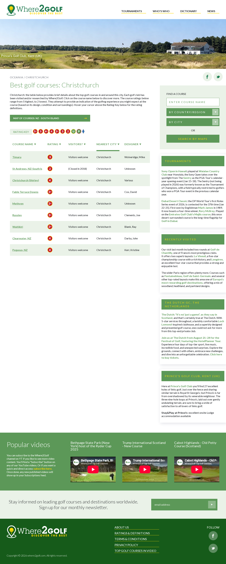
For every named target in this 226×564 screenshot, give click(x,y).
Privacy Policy (126, 545)
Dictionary (188, 11)
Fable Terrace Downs (25, 191)
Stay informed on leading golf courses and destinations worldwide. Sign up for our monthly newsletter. (73, 504)
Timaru (16, 157)
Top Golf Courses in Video (135, 551)
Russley (17, 215)
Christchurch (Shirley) (25, 180)
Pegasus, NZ (20, 249)
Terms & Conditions (130, 539)
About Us (121, 527)
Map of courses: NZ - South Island (36, 118)
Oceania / (17, 77)
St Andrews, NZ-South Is (27, 168)
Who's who (161, 11)
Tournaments (131, 11)
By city (175, 122)
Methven (17, 203)
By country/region (187, 112)
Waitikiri (17, 226)
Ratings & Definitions (132, 533)
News (211, 11)
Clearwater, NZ (21, 238)
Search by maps (192, 138)
